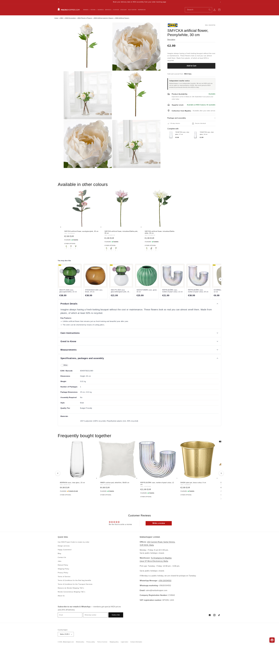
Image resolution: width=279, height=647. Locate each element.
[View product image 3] (88, 95)
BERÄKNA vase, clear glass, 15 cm (72, 482)
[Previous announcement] (58, 2)
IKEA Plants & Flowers (85, 18)
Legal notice (124, 642)
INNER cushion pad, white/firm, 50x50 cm (114, 482)
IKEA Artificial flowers (122, 18)
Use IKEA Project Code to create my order (73, 542)
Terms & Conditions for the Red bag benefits (74, 580)
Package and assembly (191, 118)
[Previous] (57, 473)
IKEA (61, 18)
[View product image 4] (136, 95)
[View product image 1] (88, 47)
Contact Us (62, 557)
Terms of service (102, 642)
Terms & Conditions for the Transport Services (75, 584)
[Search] (209, 9)
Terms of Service (64, 576)
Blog (59, 553)
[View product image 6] (136, 144)
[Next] (221, 473)
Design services (64, 546)
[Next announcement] (220, 2)
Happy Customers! (65, 550)
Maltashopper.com (68, 642)
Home (56, 18)
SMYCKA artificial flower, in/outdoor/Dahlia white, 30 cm (159, 232)
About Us (61, 596)
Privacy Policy (63, 573)
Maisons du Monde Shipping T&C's (71, 588)
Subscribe (116, 615)
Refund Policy (63, 565)
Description (171, 39)
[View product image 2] (136, 47)
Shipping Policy (63, 569)
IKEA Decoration (70, 18)
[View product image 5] (88, 144)
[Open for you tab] (272, 640)
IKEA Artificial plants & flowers (104, 18)
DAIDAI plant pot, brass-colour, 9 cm (193, 482)
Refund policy (80, 642)
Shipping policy (114, 642)
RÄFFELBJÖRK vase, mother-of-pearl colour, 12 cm (157, 483)
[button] (86, 9)
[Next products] (221, 279)
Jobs (59, 561)
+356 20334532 (164, 581)
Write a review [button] (158, 523)
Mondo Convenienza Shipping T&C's (71, 592)
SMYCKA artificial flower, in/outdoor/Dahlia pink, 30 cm (121, 232)
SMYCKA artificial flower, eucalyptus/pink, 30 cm (81, 231)
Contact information (136, 642)
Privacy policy (90, 642)
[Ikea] (174, 25)
